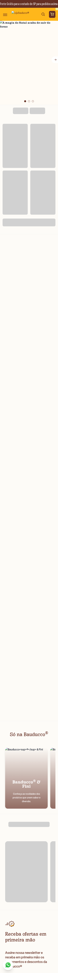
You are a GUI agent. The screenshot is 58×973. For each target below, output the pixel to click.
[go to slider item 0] (25, 101)
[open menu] (5, 14)
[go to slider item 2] (33, 101)
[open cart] (52, 14)
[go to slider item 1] (29, 101)
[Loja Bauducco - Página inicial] (21, 14)
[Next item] (55, 59)
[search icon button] (43, 14)
